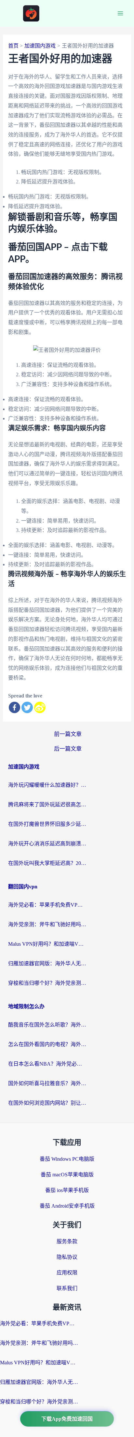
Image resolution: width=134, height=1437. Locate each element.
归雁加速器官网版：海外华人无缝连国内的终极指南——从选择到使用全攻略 (47, 963)
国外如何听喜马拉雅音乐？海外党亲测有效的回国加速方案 (47, 1083)
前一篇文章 (68, 734)
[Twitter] (27, 707)
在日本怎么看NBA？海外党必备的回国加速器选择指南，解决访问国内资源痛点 (47, 1064)
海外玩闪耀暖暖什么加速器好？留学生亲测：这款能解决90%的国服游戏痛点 (47, 785)
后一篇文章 (68, 749)
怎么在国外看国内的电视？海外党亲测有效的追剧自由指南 (47, 1044)
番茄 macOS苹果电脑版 (67, 1174)
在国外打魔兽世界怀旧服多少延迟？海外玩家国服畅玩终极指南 (47, 824)
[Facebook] (14, 707)
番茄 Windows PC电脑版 (67, 1159)
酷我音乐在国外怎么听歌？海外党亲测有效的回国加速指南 (47, 1024)
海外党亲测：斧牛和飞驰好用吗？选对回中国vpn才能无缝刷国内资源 (47, 924)
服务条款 (67, 1241)
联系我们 (67, 1288)
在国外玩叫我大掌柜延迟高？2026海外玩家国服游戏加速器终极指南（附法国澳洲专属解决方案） (47, 863)
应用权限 (67, 1272)
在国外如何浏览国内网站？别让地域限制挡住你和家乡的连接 (47, 1103)
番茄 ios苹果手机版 (67, 1190)
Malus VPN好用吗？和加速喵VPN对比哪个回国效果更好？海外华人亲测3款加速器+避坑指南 (47, 944)
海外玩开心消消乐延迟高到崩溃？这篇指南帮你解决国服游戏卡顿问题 (47, 843)
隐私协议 (67, 1257)
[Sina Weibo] (40, 707)
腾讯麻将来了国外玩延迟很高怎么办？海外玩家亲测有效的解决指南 (47, 804)
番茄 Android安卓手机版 (67, 1206)
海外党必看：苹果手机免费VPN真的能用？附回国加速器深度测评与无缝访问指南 (47, 905)
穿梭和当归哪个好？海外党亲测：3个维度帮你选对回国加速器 (47, 983)
